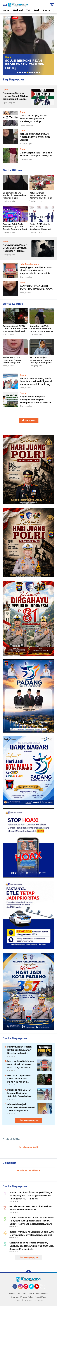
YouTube (38, 1290)
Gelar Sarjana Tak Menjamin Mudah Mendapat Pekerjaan (36, 154)
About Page (43, 1287)
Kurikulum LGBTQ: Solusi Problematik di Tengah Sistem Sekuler (41, 328)
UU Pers (22, 1294)
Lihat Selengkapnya (28, 1120)
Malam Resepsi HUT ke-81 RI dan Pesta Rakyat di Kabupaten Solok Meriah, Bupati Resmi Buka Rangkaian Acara (32, 1220)
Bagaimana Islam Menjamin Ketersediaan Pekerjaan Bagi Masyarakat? (15, 195)
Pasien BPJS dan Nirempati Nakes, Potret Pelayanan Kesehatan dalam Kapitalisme (12, 360)
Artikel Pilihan (12, 1139)
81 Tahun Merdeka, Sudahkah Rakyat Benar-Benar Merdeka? (30, 1208)
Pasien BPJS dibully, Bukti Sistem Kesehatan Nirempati (40, 226)
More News (29, 420)
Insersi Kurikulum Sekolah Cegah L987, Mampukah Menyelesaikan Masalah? (32, 1233)
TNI (28, 10)
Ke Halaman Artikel (28, 1147)
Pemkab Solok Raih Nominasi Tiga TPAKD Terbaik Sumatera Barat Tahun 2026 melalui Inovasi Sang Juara (15, 227)
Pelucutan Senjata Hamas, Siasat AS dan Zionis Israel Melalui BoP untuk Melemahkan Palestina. (15, 96)
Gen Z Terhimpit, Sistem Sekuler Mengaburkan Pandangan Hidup (33, 118)
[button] (17, 72)
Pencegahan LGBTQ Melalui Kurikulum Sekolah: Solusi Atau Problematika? (19, 1093)
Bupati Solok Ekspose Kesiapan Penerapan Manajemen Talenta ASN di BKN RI (35, 399)
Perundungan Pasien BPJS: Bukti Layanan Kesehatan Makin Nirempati (15, 247)
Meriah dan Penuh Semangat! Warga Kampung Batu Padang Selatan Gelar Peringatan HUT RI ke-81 (30, 1195)
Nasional (18, 10)
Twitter (32, 1290)
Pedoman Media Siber (38, 1294)
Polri (36, 10)
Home (6, 10)
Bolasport (9, 1163)
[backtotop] (28, 1273)
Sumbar (46, 10)
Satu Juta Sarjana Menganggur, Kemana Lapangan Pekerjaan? (40, 360)
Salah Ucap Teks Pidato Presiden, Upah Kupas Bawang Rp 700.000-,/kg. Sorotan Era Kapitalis (31, 1245)
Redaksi (12, 1294)
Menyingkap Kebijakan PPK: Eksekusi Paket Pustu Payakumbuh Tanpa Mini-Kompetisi (36, 270)
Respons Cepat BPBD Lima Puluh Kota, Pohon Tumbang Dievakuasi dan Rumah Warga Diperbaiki (15, 329)
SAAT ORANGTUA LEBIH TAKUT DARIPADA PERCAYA (36, 287)
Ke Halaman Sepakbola (28, 1170)
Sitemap (15, 1297)
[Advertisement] (28, 1334)
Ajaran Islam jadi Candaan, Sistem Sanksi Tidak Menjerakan (21, 1107)
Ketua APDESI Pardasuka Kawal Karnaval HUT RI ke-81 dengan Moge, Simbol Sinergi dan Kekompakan (40, 195)
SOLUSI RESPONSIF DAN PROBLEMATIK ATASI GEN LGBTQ (35, 137)
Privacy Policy (26, 1297)
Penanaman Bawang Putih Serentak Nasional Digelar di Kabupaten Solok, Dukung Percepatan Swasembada (36, 381)
